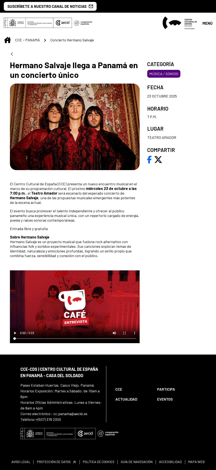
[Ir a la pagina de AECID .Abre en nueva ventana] (62, 23)
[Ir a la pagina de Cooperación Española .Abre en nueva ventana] (83, 23)
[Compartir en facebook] (149, 159)
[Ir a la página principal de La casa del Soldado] (181, 22)
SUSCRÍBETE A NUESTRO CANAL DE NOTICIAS (46, 6)
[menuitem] (132, 389)
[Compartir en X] (158, 159)
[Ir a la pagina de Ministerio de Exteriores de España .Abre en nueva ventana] (28, 23)
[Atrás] (12, 54)
